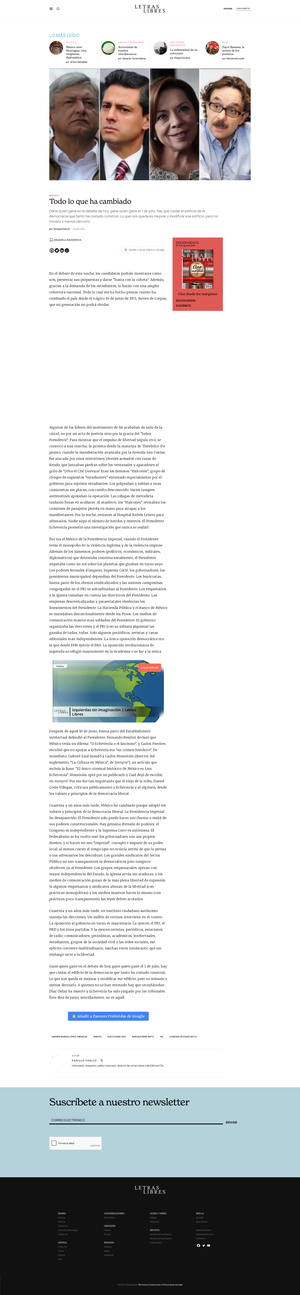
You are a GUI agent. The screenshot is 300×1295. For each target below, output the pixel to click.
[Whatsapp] (67, 250)
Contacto (200, 1238)
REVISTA (155, 1230)
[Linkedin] (62, 250)
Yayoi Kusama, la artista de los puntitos (233, 50)
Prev (177, 274)
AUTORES (196, 1082)
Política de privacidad (172, 1284)
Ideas (106, 1250)
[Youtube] (208, 1245)
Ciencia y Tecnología (131, 42)
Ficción (107, 1234)
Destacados (156, 1242)
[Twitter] (57, 250)
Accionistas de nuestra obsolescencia (127, 50)
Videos (153, 1217)
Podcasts (154, 1221)
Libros (61, 1250)
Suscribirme (201, 1221)
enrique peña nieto (143, 1036)
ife (161, 1036)
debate (97, 1036)
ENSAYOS (109, 1242)
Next (218, 274)
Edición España (185, 300)
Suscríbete (183, 305)
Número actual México (160, 1234)
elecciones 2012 (117, 1036)
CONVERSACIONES (114, 1213)
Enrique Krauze (84, 1060)
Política (71, 42)
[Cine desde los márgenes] (197, 270)
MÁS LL (200, 1213)
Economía (63, 1225)
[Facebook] (52, 250)
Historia (107, 1246)
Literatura (63, 1234)
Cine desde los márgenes (197, 294)
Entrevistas (109, 1217)
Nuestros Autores (204, 1234)
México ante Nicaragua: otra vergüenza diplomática (76, 52)
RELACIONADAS (96, 1082)
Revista (54, 195)
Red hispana (177, 42)
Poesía (107, 1230)
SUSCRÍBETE (243, 8)
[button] (51, 8)
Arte (225, 42)
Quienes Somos (203, 1230)
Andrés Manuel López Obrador (69, 1036)
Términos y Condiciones (149, 1284)
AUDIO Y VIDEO (158, 1213)
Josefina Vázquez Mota (183, 1036)
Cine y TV (62, 1246)
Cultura (61, 1217)
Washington (177, 45)
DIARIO (62, 1213)
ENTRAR (228, 9)
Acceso (199, 1217)
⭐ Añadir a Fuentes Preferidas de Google (108, 1016)
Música (61, 1255)
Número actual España (161, 1238)
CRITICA (62, 1242)
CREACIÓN (109, 1226)
